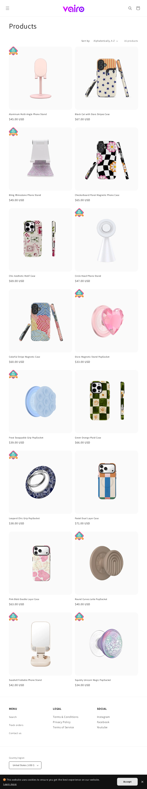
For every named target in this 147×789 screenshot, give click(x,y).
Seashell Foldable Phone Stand (25, 680)
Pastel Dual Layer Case (87, 518)
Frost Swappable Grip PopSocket (26, 437)
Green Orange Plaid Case (88, 437)
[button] (7, 8)
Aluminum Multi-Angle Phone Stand (28, 114)
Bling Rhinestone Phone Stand (25, 195)
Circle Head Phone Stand (88, 276)
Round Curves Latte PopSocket (91, 599)
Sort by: (85, 40)
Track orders (16, 725)
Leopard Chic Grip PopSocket (24, 518)
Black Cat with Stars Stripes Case (92, 114)
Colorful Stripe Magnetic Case (24, 356)
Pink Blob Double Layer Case (24, 599)
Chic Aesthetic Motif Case (22, 276)
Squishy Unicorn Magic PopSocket (93, 680)
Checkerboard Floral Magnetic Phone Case (97, 195)
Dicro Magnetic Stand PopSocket (92, 356)
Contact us (15, 733)
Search (13, 717)
